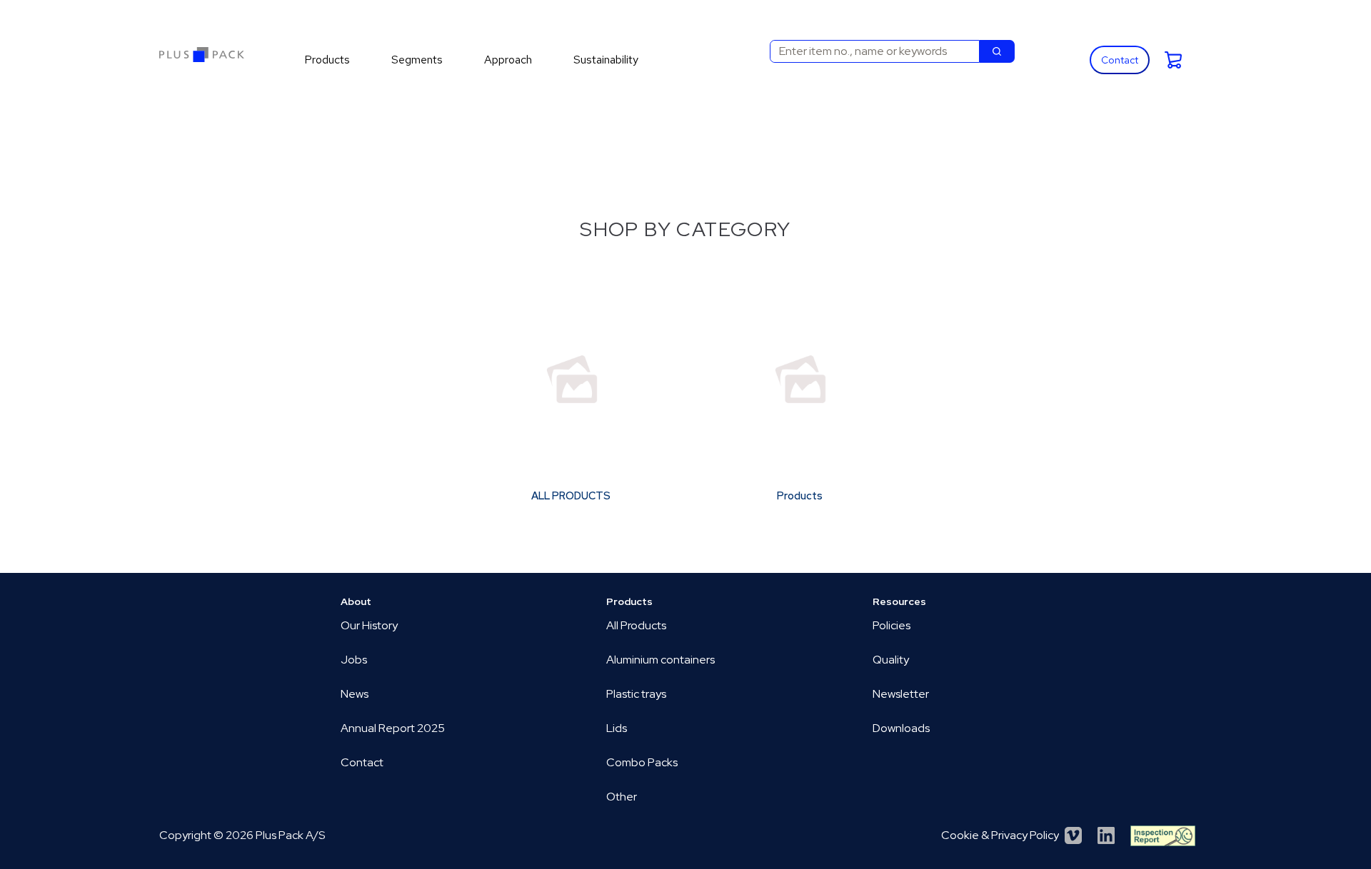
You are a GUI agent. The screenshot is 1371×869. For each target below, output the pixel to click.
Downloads (901, 728)
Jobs (354, 659)
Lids (616, 728)
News (354, 693)
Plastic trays (636, 693)
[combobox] (869, 51)
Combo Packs (642, 762)
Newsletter (901, 693)
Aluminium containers (660, 659)
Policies (891, 625)
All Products (636, 625)
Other (621, 796)
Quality (891, 659)
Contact (1119, 60)
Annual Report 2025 (393, 728)
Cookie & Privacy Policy (1000, 835)
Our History (369, 625)
